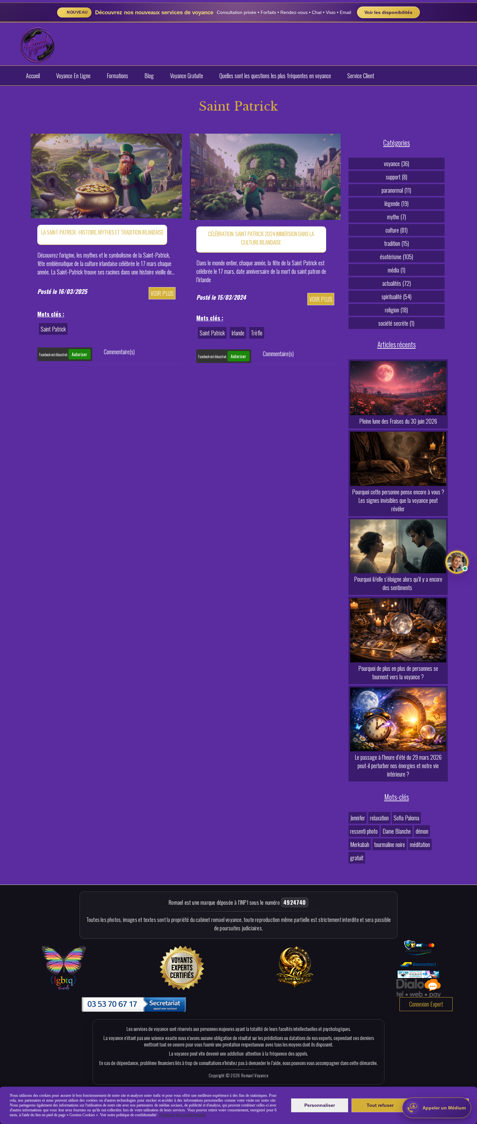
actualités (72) (396, 283)
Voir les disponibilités (388, 12)
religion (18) (396, 310)
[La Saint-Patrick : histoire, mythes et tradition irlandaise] (106, 175)
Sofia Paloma (406, 818)
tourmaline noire (389, 844)
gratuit (356, 857)
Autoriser (79, 354)
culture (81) (396, 230)
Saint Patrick (53, 329)
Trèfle (257, 333)
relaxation (379, 818)
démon (422, 831)
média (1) (396, 270)
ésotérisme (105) (396, 256)
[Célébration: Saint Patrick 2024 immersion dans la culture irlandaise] (265, 176)
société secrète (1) (396, 323)
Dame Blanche (397, 831)
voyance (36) (396, 163)
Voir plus (162, 293)
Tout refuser (380, 1105)
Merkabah (359, 844)
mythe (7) (396, 216)
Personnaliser (319, 1105)
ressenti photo (364, 831)
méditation (420, 844)
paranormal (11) (396, 190)
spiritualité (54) (396, 296)
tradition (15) (396, 243)
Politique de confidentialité (182, 1115)
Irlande (237, 333)
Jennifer (357, 818)
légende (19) (397, 203)
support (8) (396, 177)
